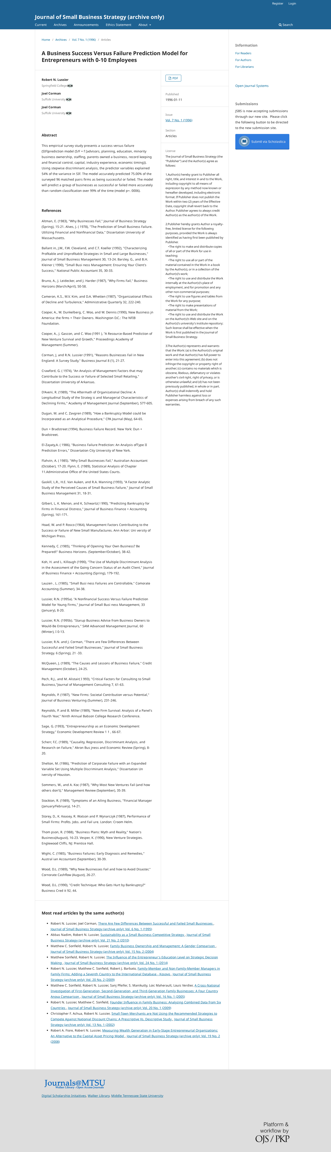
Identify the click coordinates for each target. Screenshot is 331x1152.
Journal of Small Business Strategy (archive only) (99, 16)
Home (46, 40)
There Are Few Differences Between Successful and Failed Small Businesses (155, 923)
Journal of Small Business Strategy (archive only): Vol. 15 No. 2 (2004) (102, 951)
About (143, 25)
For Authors (243, 60)
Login (292, 3)
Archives (60, 25)
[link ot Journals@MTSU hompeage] (75, 1088)
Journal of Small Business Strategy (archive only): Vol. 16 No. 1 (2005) (133, 996)
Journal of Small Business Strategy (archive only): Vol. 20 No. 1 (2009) (119, 1008)
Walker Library (98, 1095)
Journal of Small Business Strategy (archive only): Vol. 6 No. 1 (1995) (101, 929)
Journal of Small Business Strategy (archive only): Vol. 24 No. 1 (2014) (116, 963)
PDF (175, 78)
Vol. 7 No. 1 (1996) (84, 40)
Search (287, 25)
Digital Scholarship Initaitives (64, 1095)
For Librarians (244, 67)
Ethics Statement (118, 25)
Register (277, 3)
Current (41, 25)
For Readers (243, 53)
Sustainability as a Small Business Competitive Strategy (142, 934)
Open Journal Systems (252, 86)
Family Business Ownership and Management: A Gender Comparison (163, 946)
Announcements (86, 25)
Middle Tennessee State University (137, 1095)
